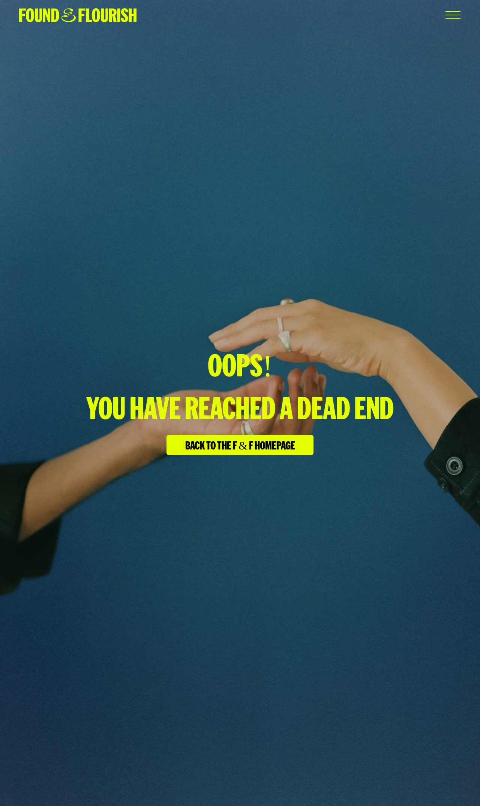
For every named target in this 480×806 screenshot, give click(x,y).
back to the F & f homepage (240, 444)
